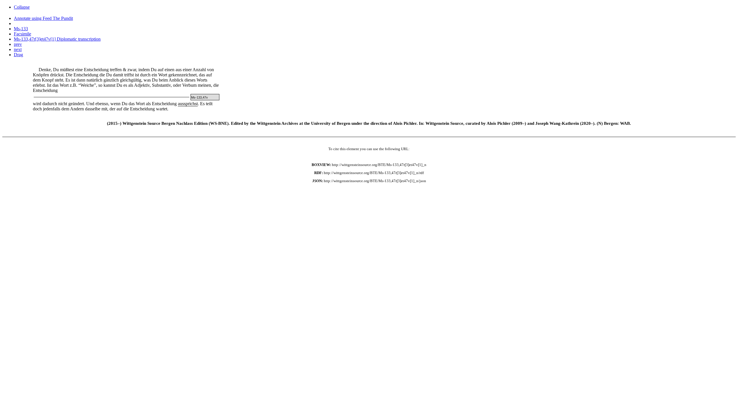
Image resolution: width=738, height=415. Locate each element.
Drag (18, 54)
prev (18, 44)
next (18, 49)
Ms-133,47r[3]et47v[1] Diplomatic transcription (57, 39)
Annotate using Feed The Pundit (43, 18)
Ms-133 (21, 28)
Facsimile (22, 33)
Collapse (22, 7)
